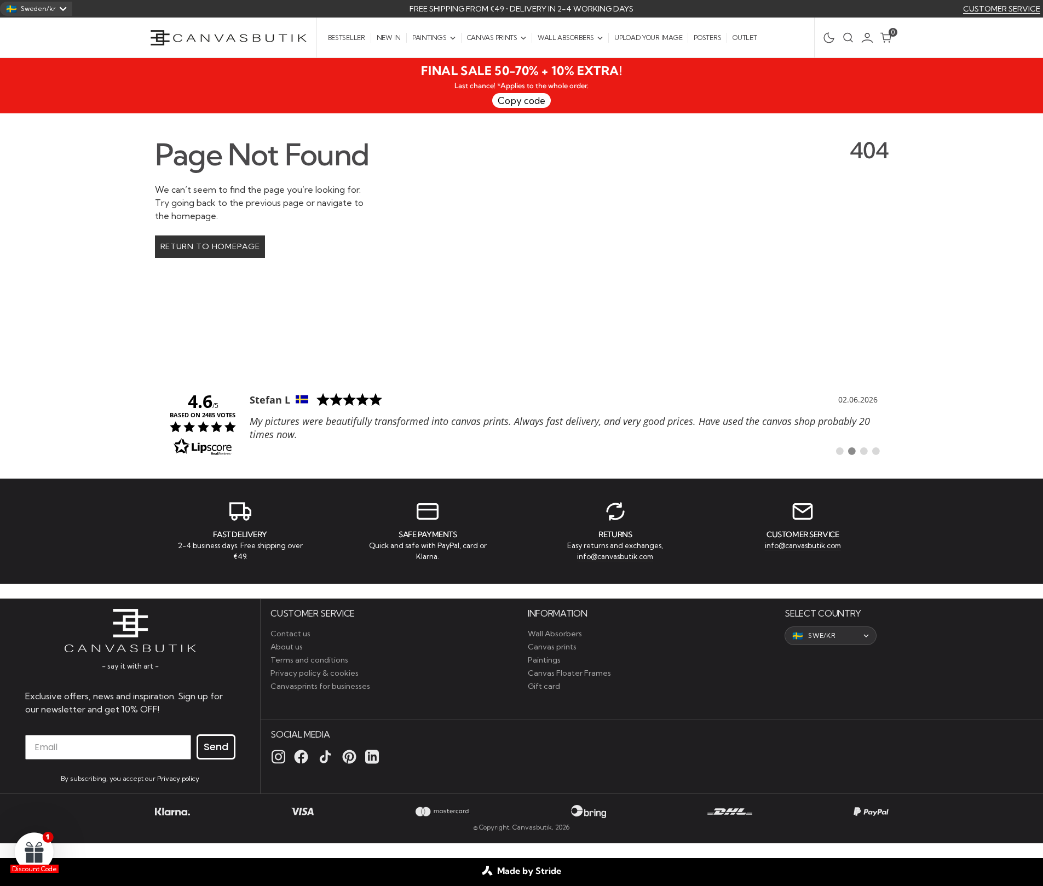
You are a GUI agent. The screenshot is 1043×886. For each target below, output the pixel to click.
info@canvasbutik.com (615, 556)
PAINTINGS (429, 37)
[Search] (848, 37)
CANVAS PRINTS (492, 37)
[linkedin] (372, 756)
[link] (521, 423)
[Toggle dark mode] (826, 37)
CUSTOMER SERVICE (1001, 9)
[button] (870, 38)
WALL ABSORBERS (566, 37)
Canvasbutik (532, 827)
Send (216, 746)
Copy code (521, 100)
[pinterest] (349, 756)
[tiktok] (325, 756)
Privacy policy (178, 778)
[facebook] (301, 756)
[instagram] (278, 756)
